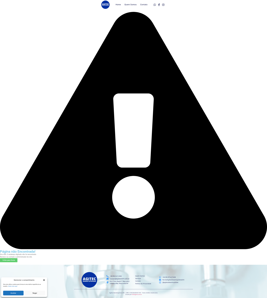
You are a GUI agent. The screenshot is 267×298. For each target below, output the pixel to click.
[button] (44, 280)
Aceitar (13, 293)
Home (118, 4)
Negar (35, 293)
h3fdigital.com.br (137, 294)
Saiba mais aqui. (13, 286)
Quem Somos (130, 4)
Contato (143, 4)
